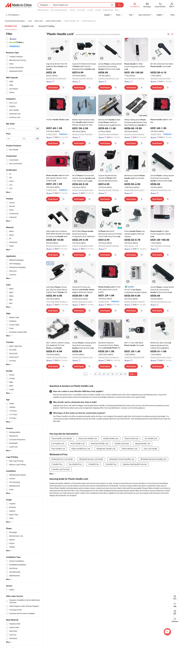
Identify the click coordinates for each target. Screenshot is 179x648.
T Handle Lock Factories (60, 469)
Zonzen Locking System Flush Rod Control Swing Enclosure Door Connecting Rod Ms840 (162, 178)
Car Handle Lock (151, 438)
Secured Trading (46, 26)
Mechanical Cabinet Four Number (134, 178)
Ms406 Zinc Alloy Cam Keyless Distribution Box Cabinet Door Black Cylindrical (162, 345)
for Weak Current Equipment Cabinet (134, 66)
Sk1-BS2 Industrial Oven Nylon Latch (161, 65)
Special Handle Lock (142, 443)
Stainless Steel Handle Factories (135, 464)
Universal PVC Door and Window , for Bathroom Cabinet (83, 289)
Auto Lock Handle (150, 448)
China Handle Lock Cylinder (61, 438)
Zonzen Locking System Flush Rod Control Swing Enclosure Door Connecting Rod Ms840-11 (162, 290)
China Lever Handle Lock (87, 438)
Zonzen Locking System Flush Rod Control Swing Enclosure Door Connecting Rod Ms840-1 (84, 345)
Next (132, 374)
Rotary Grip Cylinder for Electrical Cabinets (134, 234)
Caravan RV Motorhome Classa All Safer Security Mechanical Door (84, 66)
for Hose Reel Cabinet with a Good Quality (109, 289)
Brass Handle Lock (78, 443)
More (51, 474)
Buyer (118, 15)
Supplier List (28, 26)
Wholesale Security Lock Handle (91, 459)
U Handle (98, 10)
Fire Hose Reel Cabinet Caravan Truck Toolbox (57, 178)
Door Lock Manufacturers (59, 10)
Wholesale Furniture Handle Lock (121, 459)
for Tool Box (161, 120)
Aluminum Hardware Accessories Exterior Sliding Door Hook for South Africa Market (110, 345)
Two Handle (81, 10)
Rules (172, 15)
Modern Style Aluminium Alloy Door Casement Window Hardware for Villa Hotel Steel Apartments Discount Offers (83, 122)
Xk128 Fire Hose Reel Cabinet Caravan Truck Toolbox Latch (83, 178)
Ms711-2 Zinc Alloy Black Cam (134, 344)
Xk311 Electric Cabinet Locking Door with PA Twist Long (57, 345)
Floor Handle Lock (58, 448)
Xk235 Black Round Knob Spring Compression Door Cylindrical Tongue (83, 234)
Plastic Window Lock (129, 448)
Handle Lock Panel (122, 443)
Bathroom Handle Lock (99, 443)
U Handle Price (110, 464)
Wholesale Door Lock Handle (62, 459)
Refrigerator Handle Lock (106, 448)
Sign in (171, 6)
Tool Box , (57, 119)
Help (130, 15)
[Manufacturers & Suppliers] (18, 5)
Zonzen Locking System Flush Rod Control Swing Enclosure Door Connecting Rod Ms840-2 (110, 66)
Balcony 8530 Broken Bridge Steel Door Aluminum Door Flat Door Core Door (109, 122)
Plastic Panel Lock (131, 438)
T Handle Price (56, 464)
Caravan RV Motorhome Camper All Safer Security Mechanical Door (107, 178)
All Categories (13, 15)
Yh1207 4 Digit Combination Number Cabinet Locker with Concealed (135, 291)
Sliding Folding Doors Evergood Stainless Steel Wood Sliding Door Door (136, 122)
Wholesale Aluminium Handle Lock (153, 459)
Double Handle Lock (110, 438)
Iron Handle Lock (57, 443)
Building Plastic (108, 10)
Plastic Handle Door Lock (80, 448)
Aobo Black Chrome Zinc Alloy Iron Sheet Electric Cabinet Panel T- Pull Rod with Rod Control (56, 290)
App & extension (144, 15)
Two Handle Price (75, 464)
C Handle (90, 10)
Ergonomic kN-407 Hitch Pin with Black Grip (56, 66)
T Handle (72, 10)
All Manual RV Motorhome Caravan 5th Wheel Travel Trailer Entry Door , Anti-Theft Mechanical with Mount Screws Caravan (110, 234)
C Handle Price (93, 464)
